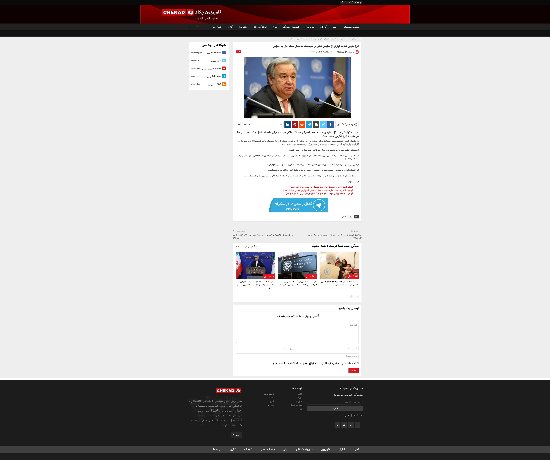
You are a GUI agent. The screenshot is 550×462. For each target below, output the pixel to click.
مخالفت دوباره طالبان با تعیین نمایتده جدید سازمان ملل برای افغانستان (335, 236)
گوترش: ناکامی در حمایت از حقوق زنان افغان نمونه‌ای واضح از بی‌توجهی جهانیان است (318, 190)
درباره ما (217, 27)
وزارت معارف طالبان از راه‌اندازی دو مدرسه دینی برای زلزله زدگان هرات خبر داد (263, 236)
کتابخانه (243, 27)
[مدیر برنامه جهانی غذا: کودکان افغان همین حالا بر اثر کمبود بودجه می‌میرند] (339, 265)
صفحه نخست (352, 27)
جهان (238, 51)
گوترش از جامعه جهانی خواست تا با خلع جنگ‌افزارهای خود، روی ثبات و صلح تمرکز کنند (316, 193)
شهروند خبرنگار (291, 27)
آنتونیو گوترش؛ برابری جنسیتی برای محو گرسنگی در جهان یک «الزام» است (322, 187)
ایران (350, 217)
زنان (275, 27)
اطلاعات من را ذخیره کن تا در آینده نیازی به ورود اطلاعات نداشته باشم (314, 363)
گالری (230, 27)
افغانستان (352, 276)
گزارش (323, 27)
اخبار (335, 27)
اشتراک (335, 408)
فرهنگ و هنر (260, 27)
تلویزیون (310, 27)
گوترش (344, 217)
